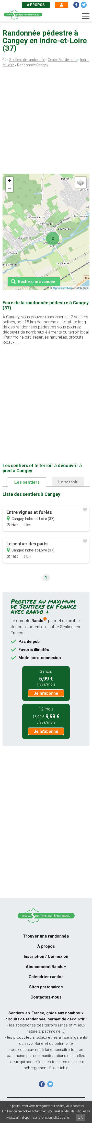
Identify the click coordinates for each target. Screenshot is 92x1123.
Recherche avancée (36, 281)
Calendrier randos (46, 976)
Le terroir (68, 481)
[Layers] (80, 182)
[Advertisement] (46, 122)
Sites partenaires (46, 987)
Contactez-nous (46, 997)
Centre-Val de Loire (62, 60)
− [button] (9, 188)
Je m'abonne (46, 693)
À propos (36, 5)
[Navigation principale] (85, 16)
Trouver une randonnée (46, 936)
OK (80, 1117)
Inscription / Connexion (46, 956)
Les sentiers (27, 482)
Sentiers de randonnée (27, 60)
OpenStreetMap (63, 288)
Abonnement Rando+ (46, 966)
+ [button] (9, 180)
